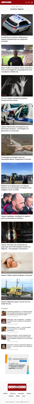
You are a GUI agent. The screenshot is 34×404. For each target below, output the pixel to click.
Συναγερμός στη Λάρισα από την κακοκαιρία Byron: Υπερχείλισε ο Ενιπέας (16, 158)
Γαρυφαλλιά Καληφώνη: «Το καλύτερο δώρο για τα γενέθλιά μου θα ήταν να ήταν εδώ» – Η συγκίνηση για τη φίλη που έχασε (19, 313)
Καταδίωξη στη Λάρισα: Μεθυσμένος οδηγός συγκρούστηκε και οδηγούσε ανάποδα (14, 39)
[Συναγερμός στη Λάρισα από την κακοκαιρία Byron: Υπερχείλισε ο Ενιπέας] (17, 144)
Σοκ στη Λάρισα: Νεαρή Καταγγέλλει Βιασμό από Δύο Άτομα (14, 99)
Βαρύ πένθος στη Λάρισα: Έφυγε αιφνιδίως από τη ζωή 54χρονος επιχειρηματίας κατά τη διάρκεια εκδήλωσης (16, 70)
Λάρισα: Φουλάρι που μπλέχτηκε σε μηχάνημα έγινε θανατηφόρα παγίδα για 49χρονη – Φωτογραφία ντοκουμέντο (16, 247)
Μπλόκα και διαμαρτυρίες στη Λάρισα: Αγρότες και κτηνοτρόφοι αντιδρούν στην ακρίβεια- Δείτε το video (16, 188)
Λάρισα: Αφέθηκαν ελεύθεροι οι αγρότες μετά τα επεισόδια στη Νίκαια (15, 217)
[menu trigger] (32, 2)
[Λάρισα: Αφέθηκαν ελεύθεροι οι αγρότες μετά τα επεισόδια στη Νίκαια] (17, 203)
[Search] (29, 2)
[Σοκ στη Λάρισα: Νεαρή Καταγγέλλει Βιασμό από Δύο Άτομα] (17, 85)
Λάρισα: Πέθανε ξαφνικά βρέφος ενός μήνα (16, 275)
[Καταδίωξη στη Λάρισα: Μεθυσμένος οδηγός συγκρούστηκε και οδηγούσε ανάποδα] (17, 24)
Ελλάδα (4, 34)
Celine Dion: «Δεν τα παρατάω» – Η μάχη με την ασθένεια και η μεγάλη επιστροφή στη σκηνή (19, 321)
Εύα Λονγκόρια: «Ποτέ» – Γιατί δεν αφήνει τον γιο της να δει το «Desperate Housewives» (19, 329)
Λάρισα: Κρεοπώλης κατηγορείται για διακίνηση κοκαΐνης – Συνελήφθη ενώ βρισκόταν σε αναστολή (15, 129)
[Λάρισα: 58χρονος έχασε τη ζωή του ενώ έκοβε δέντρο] (17, 289)
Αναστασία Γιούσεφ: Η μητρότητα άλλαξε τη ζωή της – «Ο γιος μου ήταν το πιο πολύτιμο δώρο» (19, 346)
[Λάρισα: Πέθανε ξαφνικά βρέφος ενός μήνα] (17, 262)
